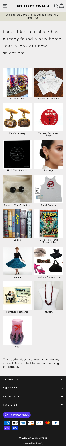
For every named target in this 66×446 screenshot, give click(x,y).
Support (10, 388)
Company (11, 379)
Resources (12, 396)
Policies (10, 404)
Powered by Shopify (33, 443)
